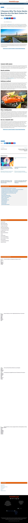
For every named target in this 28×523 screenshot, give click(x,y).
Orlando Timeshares (3, 490)
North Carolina (20, 25)
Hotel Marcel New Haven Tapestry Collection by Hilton (9, 190)
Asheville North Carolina (5, 199)
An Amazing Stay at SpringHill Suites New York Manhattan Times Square (14, 372)
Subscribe (26, 3)
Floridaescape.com (21, 502)
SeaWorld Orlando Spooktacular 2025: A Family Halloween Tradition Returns (7, 168)
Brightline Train (3, 485)
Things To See (2, 7)
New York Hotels (3, 239)
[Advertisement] (14, 56)
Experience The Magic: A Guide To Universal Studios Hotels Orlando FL (22, 150)
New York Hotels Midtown (4, 236)
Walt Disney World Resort (4, 232)
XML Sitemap (21, 503)
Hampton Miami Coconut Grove (6, 196)
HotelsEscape (14, 1)
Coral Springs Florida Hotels (5, 240)
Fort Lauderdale (3, 194)
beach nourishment (11, 78)
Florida (1, 489)
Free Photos (2, 488)
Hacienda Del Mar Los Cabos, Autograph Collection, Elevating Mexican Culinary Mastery (15, 427)
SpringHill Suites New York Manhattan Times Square (9, 191)
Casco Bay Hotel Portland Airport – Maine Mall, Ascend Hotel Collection (12, 189)
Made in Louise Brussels (5, 197)
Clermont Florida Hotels (4, 224)
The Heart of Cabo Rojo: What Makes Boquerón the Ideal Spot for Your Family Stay (21, 181)
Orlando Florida (3, 235)
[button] (2, 3)
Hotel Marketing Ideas (7, 503)
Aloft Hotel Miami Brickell (5, 204)
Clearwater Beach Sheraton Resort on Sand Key (8, 188)
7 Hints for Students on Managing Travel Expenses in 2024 (12, 259)
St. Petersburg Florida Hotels (5, 228)
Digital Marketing (8, 501)
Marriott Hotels (3, 231)
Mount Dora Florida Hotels (4, 227)
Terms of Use (7, 505)
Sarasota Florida (3, 203)
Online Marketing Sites (8, 502)
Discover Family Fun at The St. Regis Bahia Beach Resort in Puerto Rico (14, 313)
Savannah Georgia (4, 198)
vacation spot (9, 24)
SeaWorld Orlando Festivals (4, 486)
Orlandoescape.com (21, 501)
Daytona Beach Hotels (4, 223)
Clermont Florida (4, 202)
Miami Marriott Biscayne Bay (5, 195)
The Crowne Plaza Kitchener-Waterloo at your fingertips (12, 367)
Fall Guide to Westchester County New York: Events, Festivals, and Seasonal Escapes (6, 181)
